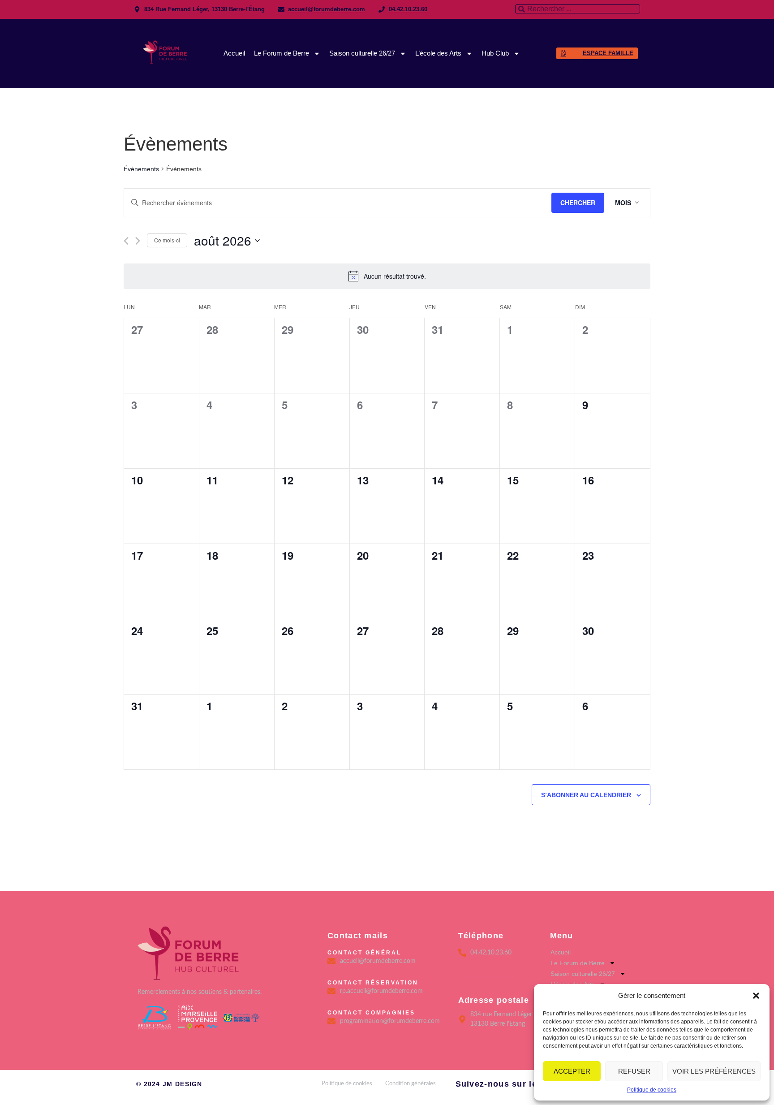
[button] (756, 995)
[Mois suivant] (137, 241)
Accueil (234, 53)
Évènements (141, 169)
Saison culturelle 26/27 (362, 53)
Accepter (572, 1071)
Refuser (634, 1071)
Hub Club (495, 53)
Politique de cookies (651, 1090)
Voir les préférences (714, 1071)
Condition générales (410, 1084)
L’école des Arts (438, 53)
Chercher (577, 202)
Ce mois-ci (167, 240)
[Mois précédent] (126, 241)
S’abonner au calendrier (586, 795)
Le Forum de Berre (281, 53)
